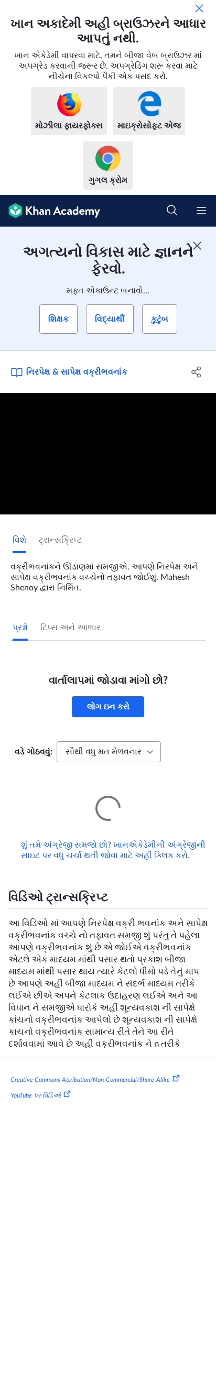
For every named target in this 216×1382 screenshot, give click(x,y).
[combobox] (109, 751)
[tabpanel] (108, 573)
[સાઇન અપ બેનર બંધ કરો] (197, 245)
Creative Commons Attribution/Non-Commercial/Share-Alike (90, 1065)
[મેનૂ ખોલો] (201, 210)
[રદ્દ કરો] (199, 8)
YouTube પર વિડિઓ (35, 1081)
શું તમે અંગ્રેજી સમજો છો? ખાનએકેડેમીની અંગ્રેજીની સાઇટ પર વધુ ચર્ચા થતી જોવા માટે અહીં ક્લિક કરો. (113, 835)
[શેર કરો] (196, 371)
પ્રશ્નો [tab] (20, 627)
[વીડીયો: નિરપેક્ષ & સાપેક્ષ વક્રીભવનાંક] (108, 453)
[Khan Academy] (50, 210)
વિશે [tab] (19, 540)
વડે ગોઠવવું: (33, 752)
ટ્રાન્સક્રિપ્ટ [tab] (60, 540)
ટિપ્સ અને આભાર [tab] (70, 627)
